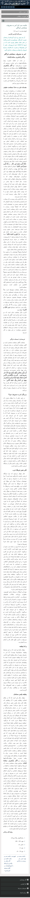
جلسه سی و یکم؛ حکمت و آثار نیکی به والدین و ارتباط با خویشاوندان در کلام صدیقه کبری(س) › (8, 863)
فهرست (15, 856)
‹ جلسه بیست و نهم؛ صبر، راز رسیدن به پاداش (21, 859)
